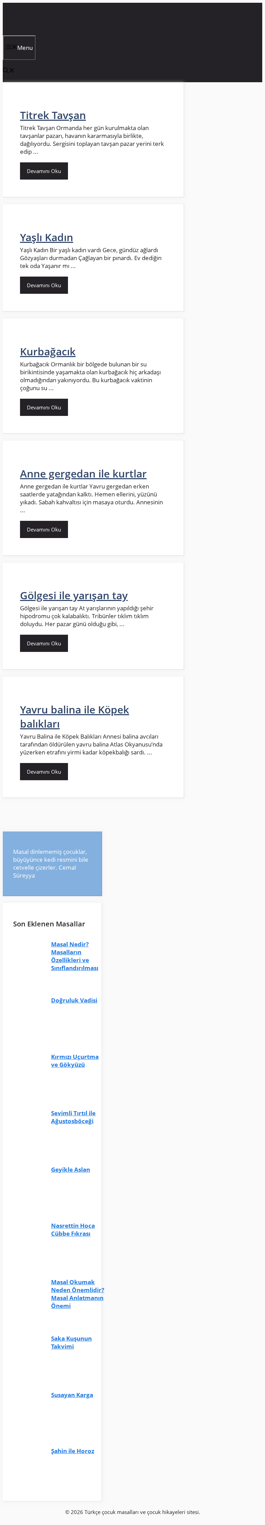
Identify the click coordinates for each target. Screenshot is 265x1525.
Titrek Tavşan (53, 115)
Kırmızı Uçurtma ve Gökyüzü (75, 1060)
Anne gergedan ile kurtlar (83, 473)
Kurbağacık (48, 351)
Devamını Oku (44, 171)
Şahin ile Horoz (72, 1451)
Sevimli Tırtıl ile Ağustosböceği (73, 1117)
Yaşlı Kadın (46, 237)
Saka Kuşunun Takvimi (71, 1342)
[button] (8, 71)
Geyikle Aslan (70, 1169)
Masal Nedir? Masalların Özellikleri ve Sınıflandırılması (74, 956)
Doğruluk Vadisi (74, 1000)
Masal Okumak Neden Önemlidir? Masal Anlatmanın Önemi (77, 1294)
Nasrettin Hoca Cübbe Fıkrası (73, 1229)
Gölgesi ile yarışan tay (74, 595)
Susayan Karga (72, 1395)
